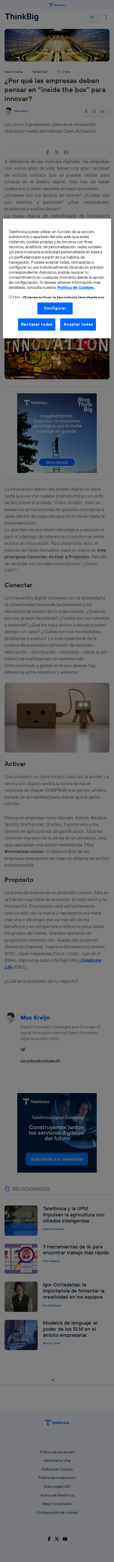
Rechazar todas (36, 324)
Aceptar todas (78, 324)
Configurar (55, 308)
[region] (57, 278)
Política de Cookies (75, 287)
